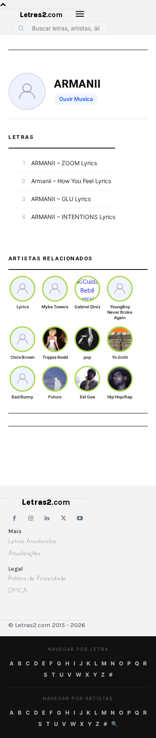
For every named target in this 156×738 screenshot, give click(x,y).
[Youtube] (80, 518)
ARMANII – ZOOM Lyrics (64, 162)
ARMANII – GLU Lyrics (61, 198)
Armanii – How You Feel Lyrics (71, 180)
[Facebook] (14, 518)
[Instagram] (31, 518)
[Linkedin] (47, 518)
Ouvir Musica (76, 99)
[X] (63, 518)
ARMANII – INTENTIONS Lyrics (73, 216)
